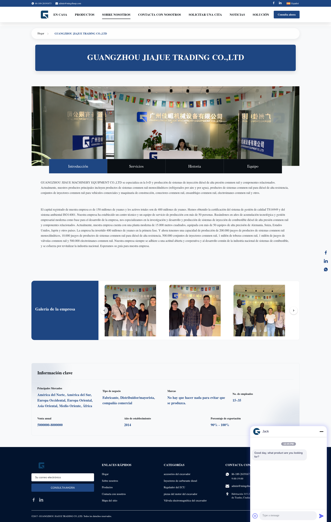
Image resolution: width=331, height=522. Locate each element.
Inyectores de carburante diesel (180, 480)
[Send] (321, 516)
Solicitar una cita (205, 14)
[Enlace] (326, 261)
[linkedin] (41, 499)
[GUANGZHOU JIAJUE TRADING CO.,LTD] (44, 15)
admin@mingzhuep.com (70, 3)
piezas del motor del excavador (180, 494)
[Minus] (321, 431)
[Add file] (255, 516)
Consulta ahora (287, 14)
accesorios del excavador (177, 474)
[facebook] (33, 499)
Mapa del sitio (109, 500)
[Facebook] (273, 3)
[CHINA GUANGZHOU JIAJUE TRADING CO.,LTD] (135, 315)
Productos (84, 14)
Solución (261, 14)
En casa (60, 14)
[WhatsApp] (326, 269)
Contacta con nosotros (159, 14)
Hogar (41, 33)
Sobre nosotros (116, 14)
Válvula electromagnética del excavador (185, 500)
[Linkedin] (280, 3)
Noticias (237, 14)
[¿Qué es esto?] (326, 252)
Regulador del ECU (174, 487)
